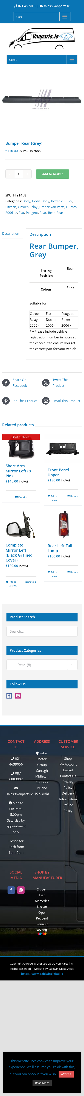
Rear (43, 212)
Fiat (21, 212)
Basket (68, 770)
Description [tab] (10, 233)
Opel (41, 912)
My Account (68, 764)
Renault (42, 924)
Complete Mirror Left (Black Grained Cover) (19, 552)
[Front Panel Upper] (63, 448)
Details (22, 497)
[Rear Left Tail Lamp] (63, 524)
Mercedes (42, 901)
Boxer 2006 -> (61, 201)
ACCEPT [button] (66, 1074)
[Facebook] (9, 696)
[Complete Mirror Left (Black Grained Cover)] (21, 524)
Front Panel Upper (58, 472)
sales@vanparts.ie (56, 6)
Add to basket (52, 174)
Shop (68, 758)
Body (26, 201)
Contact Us (68, 776)
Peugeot (32, 212)
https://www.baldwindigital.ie (42, 974)
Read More (42, 1083)
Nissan (42, 906)
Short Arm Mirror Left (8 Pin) (18, 470)
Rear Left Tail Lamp (60, 548)
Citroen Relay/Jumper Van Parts (41, 207)
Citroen (10, 207)
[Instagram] (18, 696)
